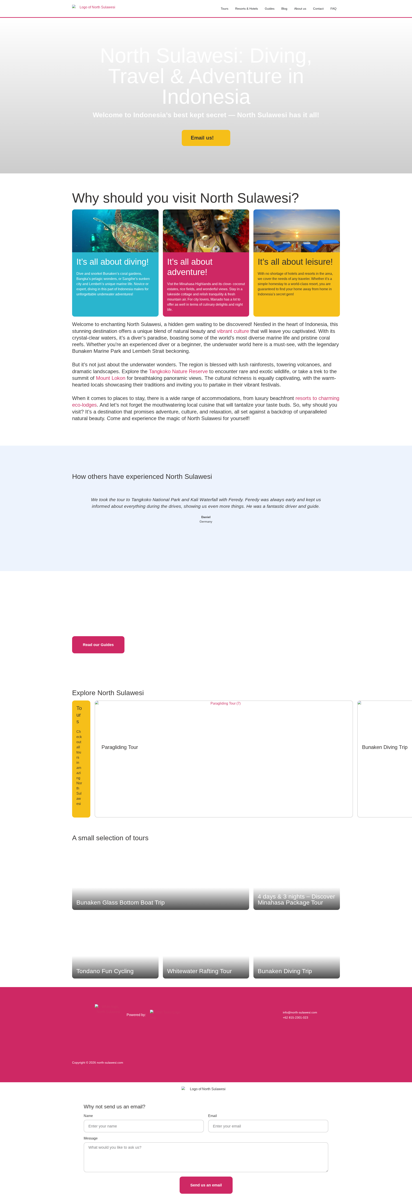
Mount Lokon (110, 378)
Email (212, 1116)
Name (88, 1116)
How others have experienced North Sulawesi (142, 476)
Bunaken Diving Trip (384, 747)
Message (91, 1138)
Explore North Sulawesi (108, 693)
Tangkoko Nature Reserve (178, 371)
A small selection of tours (110, 838)
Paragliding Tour (119, 747)
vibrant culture (233, 331)
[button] (77, 513)
